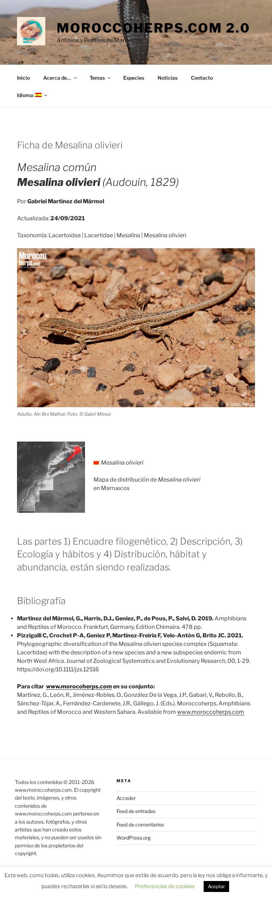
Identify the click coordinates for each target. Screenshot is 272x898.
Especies (133, 78)
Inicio (23, 78)
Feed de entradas (136, 811)
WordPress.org (134, 838)
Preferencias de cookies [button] (165, 886)
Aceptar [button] (216, 886)
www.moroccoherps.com (210, 712)
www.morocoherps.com (79, 686)
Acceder (126, 798)
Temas (97, 78)
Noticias (167, 78)
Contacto (202, 78)
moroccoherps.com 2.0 (153, 28)
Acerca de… (57, 78)
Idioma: (26, 95)
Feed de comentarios (140, 825)
